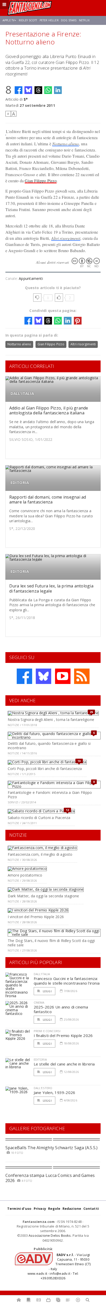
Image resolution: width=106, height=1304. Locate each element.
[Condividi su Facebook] (18, 90)
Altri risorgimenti (65, 238)
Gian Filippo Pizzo (40, 180)
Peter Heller (49, 20)
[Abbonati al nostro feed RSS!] (82, 676)
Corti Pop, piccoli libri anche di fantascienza (45, 768)
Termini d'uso (19, 1208)
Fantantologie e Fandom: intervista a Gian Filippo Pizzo (50, 794)
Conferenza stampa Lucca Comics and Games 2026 (50, 1178)
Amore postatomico (25, 875)
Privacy (40, 1208)
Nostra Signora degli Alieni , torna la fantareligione (51, 719)
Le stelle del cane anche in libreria (64, 1064)
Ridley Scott (28, 20)
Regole (54, 1208)
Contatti (91, 1208)
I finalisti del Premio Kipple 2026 (63, 1035)
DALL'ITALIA (22, 393)
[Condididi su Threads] (38, 90)
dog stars (68, 20)
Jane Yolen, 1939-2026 (54, 1092)
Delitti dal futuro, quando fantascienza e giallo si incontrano (49, 745)
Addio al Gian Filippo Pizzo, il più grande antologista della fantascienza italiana (48, 410)
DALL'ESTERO (43, 1088)
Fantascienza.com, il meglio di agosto (40, 854)
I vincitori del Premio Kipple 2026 (36, 916)
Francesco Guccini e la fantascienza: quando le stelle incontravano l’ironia (67, 981)
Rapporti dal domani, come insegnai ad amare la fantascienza (47, 499)
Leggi (47, 991)
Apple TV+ (9, 20)
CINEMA (39, 1002)
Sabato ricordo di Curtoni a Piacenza (39, 817)
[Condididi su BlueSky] (28, 90)
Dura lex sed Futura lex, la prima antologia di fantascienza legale (51, 588)
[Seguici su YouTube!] (63, 676)
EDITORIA (20, 482)
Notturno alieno (65, 143)
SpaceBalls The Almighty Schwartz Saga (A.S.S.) (51, 1147)
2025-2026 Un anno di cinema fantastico (61, 1009)
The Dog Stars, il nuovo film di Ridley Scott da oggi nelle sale (51, 942)
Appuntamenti (31, 278)
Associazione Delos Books (50, 1235)
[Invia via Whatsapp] (48, 90)
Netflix (84, 20)
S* (26, 99)
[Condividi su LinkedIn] (58, 90)
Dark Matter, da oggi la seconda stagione (43, 895)
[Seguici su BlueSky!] (43, 676)
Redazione (72, 1208)
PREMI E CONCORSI (47, 1031)
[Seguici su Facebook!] (24, 676)
